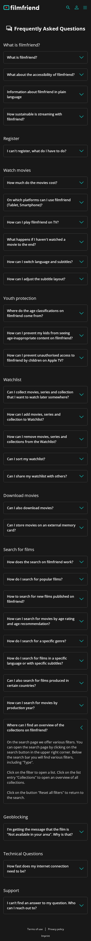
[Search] (68, 7)
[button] (85, 7)
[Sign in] (76, 7)
